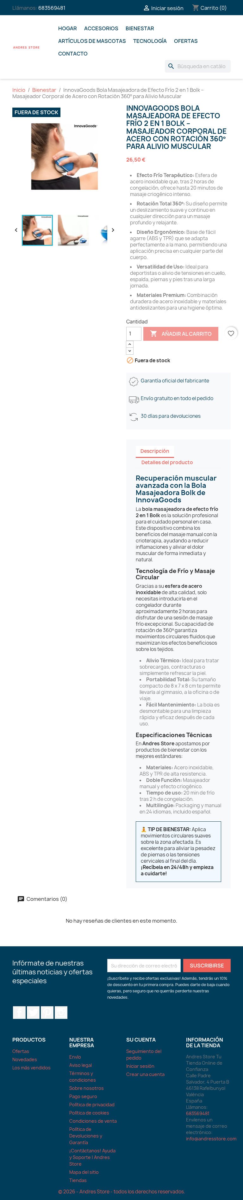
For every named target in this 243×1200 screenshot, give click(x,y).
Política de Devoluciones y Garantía (85, 1135)
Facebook (19, 1012)
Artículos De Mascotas (92, 41)
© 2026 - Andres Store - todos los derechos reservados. (121, 1191)
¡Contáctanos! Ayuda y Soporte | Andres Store (92, 1157)
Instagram (61, 1012)
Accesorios (101, 28)
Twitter (33, 1012)
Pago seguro (83, 1096)
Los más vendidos (31, 1068)
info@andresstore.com (211, 1139)
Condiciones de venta (93, 1121)
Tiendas (78, 1180)
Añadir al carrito (181, 333)
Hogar (67, 28)
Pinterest (47, 1012)
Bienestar (140, 28)
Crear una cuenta (145, 1074)
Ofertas (186, 41)
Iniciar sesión (140, 1066)
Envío (75, 1057)
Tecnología (150, 41)
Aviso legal (80, 1065)
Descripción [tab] (154, 451)
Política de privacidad (92, 1105)
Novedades (24, 1059)
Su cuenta (141, 1039)
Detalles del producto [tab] (167, 462)
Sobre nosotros (86, 1088)
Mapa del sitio (84, 1172)
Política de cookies (89, 1113)
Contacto (73, 53)
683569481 (51, 7)
